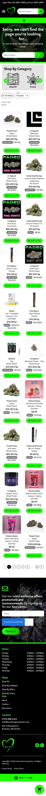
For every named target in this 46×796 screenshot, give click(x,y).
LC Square (34, 131)
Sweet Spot (34, 268)
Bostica (12, 359)
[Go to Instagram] (42, 745)
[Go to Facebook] (37, 745)
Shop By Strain (8, 693)
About (4, 700)
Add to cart (13, 151)
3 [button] (18, 567)
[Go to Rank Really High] (23, 777)
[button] (3, 11)
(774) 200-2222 (9, 719)
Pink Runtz (11, 178)
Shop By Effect (8, 689)
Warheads (34, 133)
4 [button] (23, 567)
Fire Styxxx (11, 266)
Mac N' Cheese (34, 448)
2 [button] (13, 567)
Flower (33, 86)
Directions (6, 708)
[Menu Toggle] (24, 20)
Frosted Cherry (12, 493)
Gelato (11, 133)
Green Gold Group (34, 176)
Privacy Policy (7, 769)
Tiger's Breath (34, 313)
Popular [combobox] (20, 95)
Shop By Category (10, 685)
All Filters (9, 96)
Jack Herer (11, 448)
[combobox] (27, 11)
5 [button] (27, 567)
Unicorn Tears (11, 268)
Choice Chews (34, 401)
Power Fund (12, 131)
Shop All (13, 86)
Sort (18, 93)
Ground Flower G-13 (34, 223)
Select (11, 311)
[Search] (41, 11)
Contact (5, 704)
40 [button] (37, 567)
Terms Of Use (18, 769)
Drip (11, 361)
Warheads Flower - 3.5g (34, 361)
